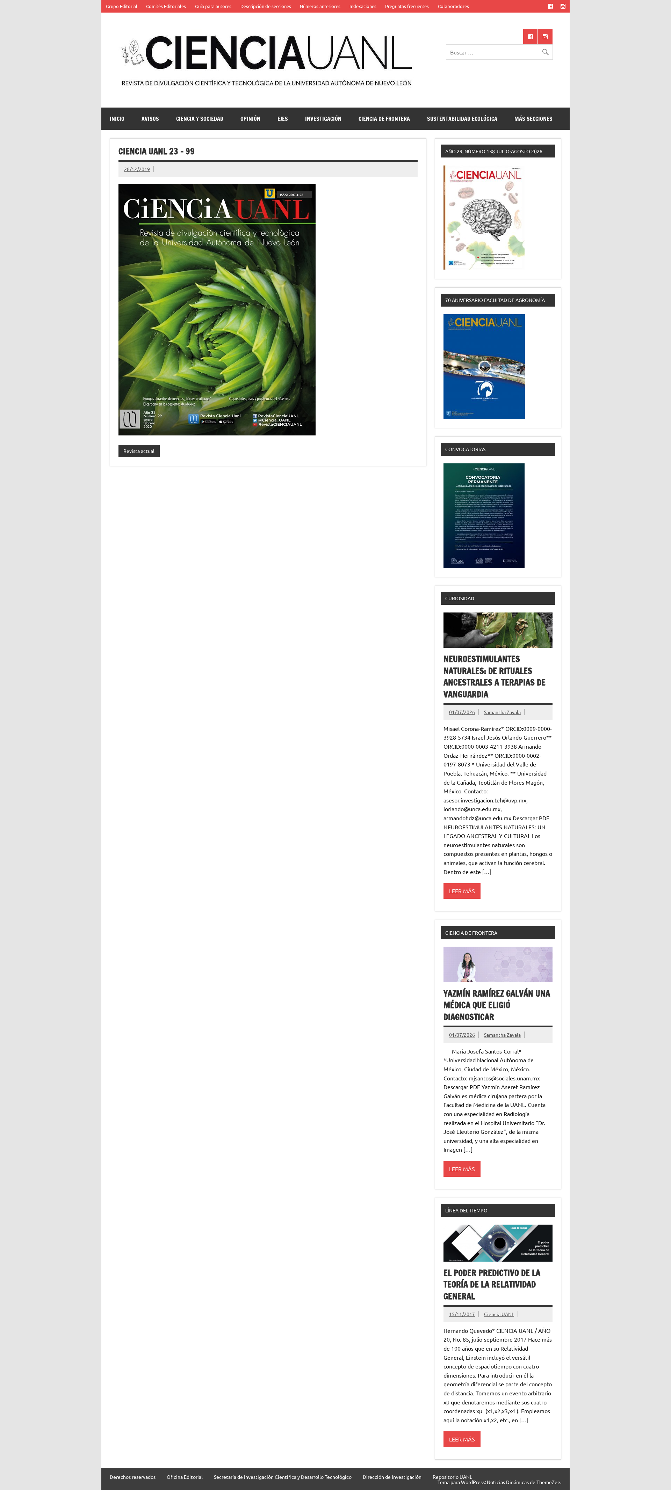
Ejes (282, 119)
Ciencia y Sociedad (199, 119)
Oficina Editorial (185, 1476)
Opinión (250, 119)
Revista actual (138, 451)
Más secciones (533, 119)
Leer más (462, 890)
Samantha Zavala (502, 712)
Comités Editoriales (166, 6)
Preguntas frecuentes (407, 6)
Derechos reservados (133, 1476)
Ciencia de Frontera (384, 119)
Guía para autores (213, 6)
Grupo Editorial (121, 6)
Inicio (117, 119)
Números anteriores (320, 6)
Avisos (150, 119)
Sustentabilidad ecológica (462, 119)
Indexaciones (362, 6)
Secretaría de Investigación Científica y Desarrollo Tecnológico (283, 1476)
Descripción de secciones (265, 6)
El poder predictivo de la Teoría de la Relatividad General (491, 1284)
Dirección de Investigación (392, 1476)
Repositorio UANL (452, 1476)
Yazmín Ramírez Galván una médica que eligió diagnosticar (496, 1005)
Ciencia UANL (499, 1314)
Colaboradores (453, 6)
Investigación (323, 119)
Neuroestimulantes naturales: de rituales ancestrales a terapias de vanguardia (494, 676)
